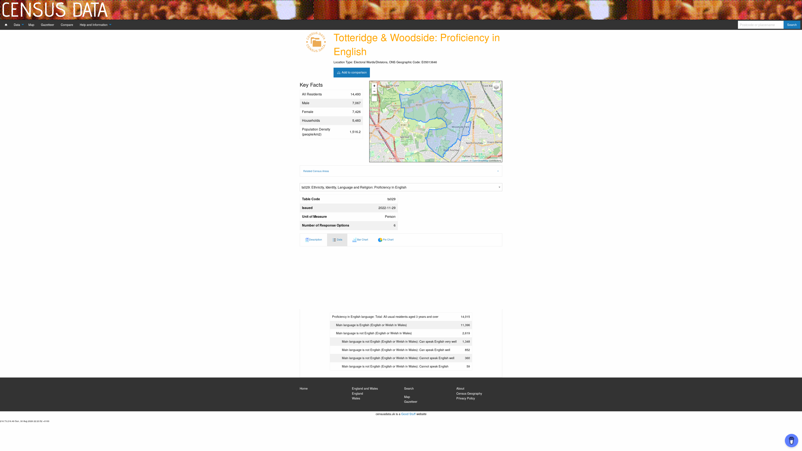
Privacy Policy (465, 398)
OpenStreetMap (480, 160)
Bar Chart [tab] (362, 239)
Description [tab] (315, 239)
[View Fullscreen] (374, 98)
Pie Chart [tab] (387, 239)
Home (304, 388)
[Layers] (496, 87)
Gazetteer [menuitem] (47, 24)
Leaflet (464, 160)
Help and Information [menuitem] (94, 24)
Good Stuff (408, 414)
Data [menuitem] (17, 24)
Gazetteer (410, 401)
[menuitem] (6, 25)
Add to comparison (354, 72)
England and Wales (365, 388)
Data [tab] (339, 239)
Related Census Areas (316, 171)
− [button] (374, 91)
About (460, 388)
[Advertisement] (401, 277)
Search (409, 388)
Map (407, 396)
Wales (356, 398)
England (357, 393)
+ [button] (374, 86)
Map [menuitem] (31, 24)
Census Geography (469, 393)
